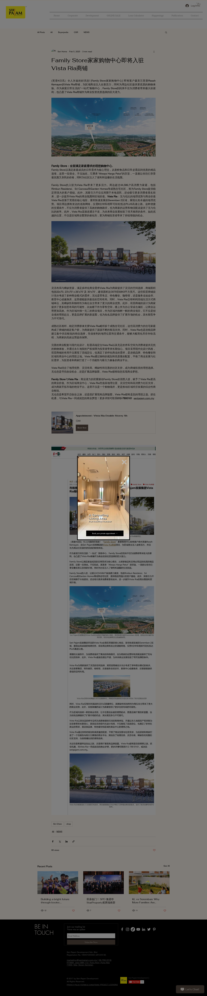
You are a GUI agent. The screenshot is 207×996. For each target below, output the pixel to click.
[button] (125, 536)
